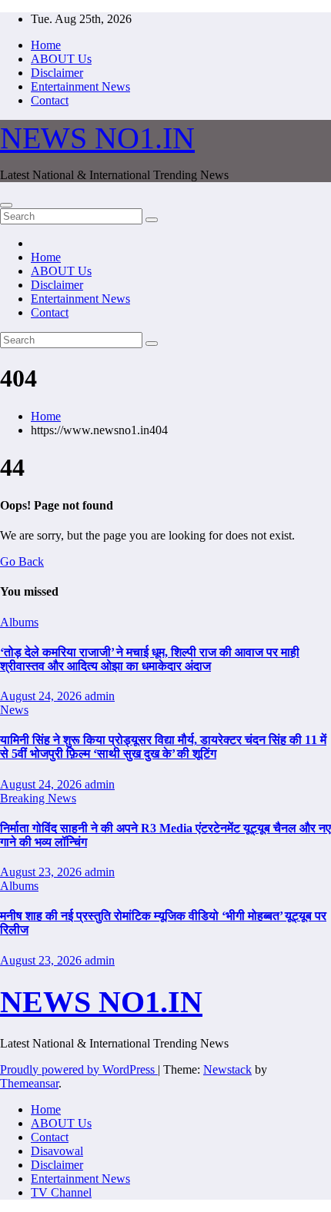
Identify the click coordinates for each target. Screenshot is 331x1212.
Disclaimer (57, 72)
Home (46, 44)
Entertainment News (80, 86)
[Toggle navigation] (6, 205)
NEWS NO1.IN (97, 138)
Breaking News (38, 798)
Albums (19, 622)
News (14, 709)
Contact (50, 100)
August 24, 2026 (42, 695)
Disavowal (57, 1150)
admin (100, 695)
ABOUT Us (61, 58)
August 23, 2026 (42, 871)
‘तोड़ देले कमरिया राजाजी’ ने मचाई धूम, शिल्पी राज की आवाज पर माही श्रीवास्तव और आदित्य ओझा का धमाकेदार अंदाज (149, 659)
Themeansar (29, 1083)
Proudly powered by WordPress (79, 1069)
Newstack (227, 1069)
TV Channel (61, 1192)
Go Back (22, 561)
